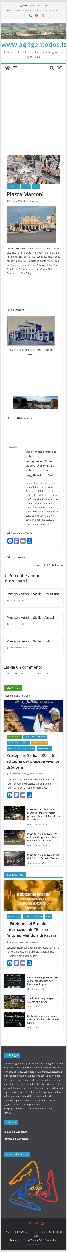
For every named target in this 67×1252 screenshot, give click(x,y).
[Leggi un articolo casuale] (59, 68)
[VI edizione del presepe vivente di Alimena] (14, 1002)
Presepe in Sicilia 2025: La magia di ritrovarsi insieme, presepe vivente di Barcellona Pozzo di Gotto (43, 814)
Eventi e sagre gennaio (18, 742)
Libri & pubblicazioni (33, 916)
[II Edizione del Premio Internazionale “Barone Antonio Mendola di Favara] (33, 895)
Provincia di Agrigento (16, 1138)
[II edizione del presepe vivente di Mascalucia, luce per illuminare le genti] (14, 983)
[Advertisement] (33, 106)
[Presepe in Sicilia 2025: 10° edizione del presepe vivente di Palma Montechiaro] (14, 839)
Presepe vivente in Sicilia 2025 (21, 748)
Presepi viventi (44, 748)
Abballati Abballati (48, 565)
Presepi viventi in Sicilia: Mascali (31, 617)
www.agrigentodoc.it (33, 44)
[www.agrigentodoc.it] (7, 68)
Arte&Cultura (14, 916)
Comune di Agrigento (15, 1131)
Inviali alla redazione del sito (41, 483)
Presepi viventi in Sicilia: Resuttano (33, 594)
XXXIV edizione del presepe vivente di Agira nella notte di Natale (43, 1019)
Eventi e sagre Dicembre (35, 737)
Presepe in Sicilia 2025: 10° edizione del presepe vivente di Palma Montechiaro (43, 837)
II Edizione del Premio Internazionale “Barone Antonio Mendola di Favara (32, 929)
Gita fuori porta (40, 742)
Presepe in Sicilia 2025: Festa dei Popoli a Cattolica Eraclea (43, 856)
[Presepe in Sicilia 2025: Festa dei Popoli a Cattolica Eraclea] (14, 859)
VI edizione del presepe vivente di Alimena (40, 1000)
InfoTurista (13, 186)
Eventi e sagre (14, 737)
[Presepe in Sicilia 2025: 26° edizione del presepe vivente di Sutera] (33, 716)
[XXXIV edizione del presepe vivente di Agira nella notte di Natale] (14, 1021)
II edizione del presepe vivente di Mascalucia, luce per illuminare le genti (44, 981)
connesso (24, 673)
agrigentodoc (32, 201)
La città (26, 186)
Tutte (36, 186)
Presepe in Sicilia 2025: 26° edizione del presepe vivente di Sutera (33, 761)
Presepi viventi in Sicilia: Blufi (28, 641)
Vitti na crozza (16, 557)
